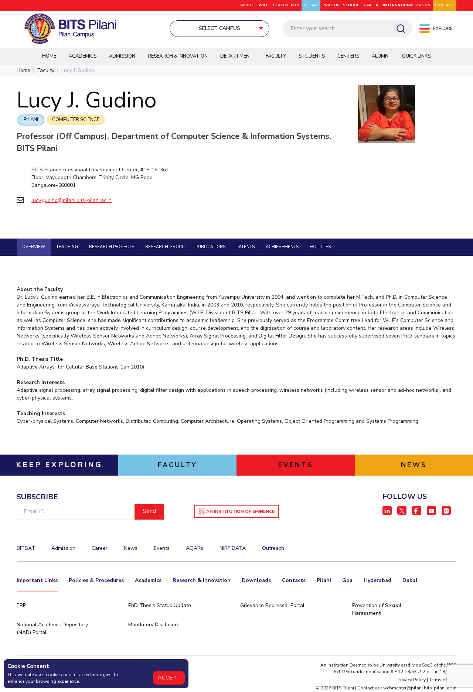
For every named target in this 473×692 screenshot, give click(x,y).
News (130, 548)
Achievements (282, 247)
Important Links (37, 580)
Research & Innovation (178, 56)
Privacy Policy (412, 680)
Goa (347, 580)
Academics (82, 56)
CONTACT (444, 5)
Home (49, 56)
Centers (348, 56)
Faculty (276, 56)
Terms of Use (442, 680)
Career (371, 5)
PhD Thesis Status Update (159, 605)
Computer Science (75, 119)
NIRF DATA (233, 548)
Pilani (31, 119)
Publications (210, 247)
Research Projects (111, 247)
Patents (245, 247)
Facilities (320, 247)
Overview (33, 247)
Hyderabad (377, 580)
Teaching (67, 247)
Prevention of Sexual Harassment (376, 609)
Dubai (409, 580)
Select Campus (219, 28)
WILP (264, 5)
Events (162, 548)
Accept (169, 677)
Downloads (256, 580)
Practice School (341, 5)
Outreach (273, 548)
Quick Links (416, 56)
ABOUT (247, 5)
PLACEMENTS (286, 5)
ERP (21, 605)
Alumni (380, 56)
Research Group (164, 247)
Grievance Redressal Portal (272, 605)
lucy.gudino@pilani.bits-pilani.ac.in (71, 200)
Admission (122, 56)
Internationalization (407, 5)
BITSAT (311, 5)
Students (312, 56)
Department (236, 56)
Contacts (294, 580)
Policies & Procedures (96, 580)
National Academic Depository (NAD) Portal (52, 628)
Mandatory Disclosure (154, 624)
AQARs (194, 548)
